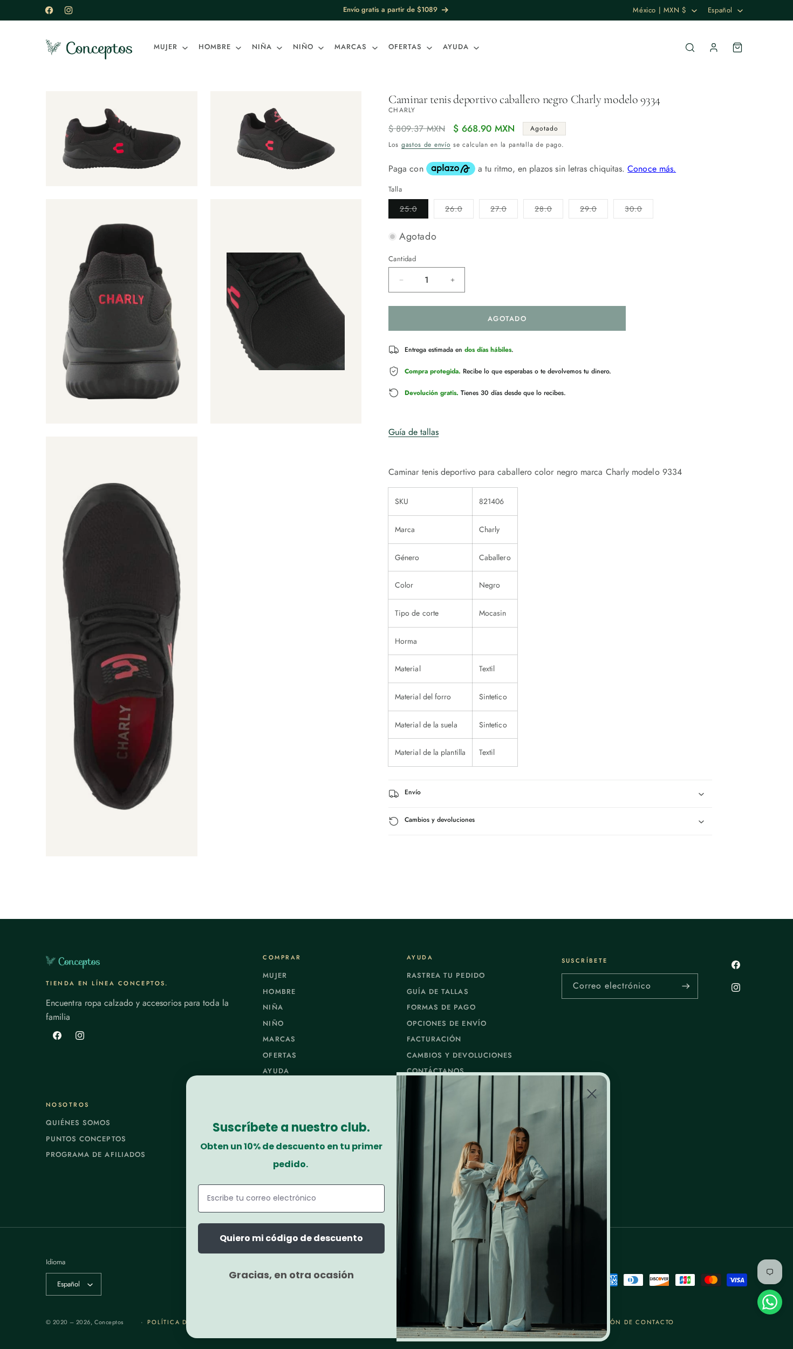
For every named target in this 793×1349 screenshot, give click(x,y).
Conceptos (109, 1322)
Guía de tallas (413, 432)
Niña (273, 1007)
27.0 (504, 211)
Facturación (434, 1039)
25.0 (414, 211)
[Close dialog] (592, 1094)
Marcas (279, 1039)
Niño (273, 1023)
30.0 (639, 211)
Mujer (274, 975)
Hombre (279, 991)
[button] (169, 47)
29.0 (594, 211)
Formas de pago (441, 1007)
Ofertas (279, 1055)
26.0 (459, 211)
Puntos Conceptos (86, 1139)
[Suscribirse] (686, 986)
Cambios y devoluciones (459, 1055)
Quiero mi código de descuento (291, 1238)
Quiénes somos (78, 1123)
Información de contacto (621, 1322)
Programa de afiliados (96, 1154)
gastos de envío (426, 144)
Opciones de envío (447, 1023)
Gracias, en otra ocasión (291, 1275)
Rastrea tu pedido (446, 975)
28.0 (549, 211)
